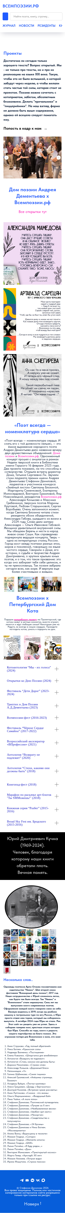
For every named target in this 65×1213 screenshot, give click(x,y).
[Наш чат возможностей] (32, 1180)
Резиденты (46, 25)
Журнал (9, 25)
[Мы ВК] (38, 1180)
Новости (26, 25)
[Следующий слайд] (59, 158)
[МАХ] (43, 1180)
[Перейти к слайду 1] (29, 173)
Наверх (31, 1203)
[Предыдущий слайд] (6, 158)
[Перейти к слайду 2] (32, 173)
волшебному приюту (25, 619)
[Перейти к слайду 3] (35, 173)
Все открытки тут (33, 211)
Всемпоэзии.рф (28, 456)
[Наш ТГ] (22, 1180)
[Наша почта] (27, 1180)
